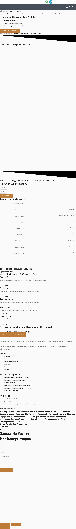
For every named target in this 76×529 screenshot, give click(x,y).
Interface (39, 14)
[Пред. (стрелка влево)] (2, 527)
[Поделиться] (13, 524)
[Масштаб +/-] (2, 524)
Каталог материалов (14, 14)
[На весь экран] (7, 524)
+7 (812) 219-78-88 (66, 1)
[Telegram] (51, 2)
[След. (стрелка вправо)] (7, 527)
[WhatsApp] (46, 2)
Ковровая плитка (28, 14)
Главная (2, 14)
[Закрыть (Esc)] (18, 524)
